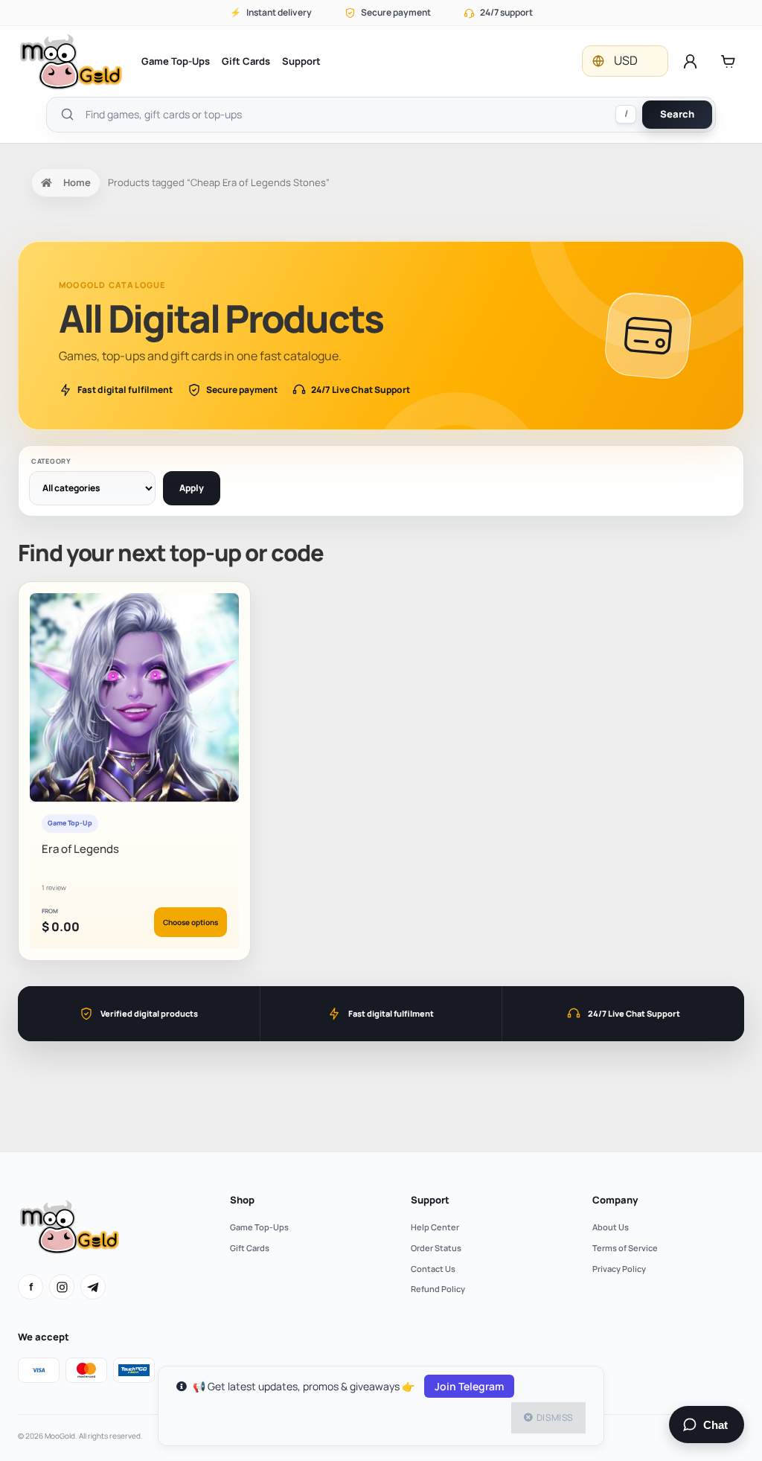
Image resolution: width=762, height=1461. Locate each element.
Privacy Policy (619, 1268)
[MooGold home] (71, 61)
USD (626, 60)
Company (615, 1199)
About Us (610, 1227)
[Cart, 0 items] (728, 61)
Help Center (435, 1227)
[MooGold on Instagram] (61, 1286)
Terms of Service (625, 1247)
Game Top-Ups (175, 61)
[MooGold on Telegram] (93, 1286)
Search (677, 114)
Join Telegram (469, 1386)
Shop (242, 1199)
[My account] (690, 61)
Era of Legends (80, 849)
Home (77, 182)
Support (301, 61)
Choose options (190, 922)
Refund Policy (438, 1288)
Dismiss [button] (555, 1417)
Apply (191, 488)
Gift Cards (246, 61)
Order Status (436, 1247)
